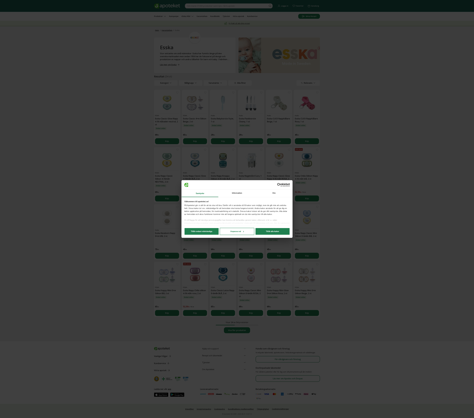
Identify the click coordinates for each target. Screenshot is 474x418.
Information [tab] (237, 193)
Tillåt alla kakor (272, 231)
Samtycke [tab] (200, 193)
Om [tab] (274, 193)
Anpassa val (235, 231)
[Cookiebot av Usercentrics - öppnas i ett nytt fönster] (279, 185)
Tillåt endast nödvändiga (201, 231)
